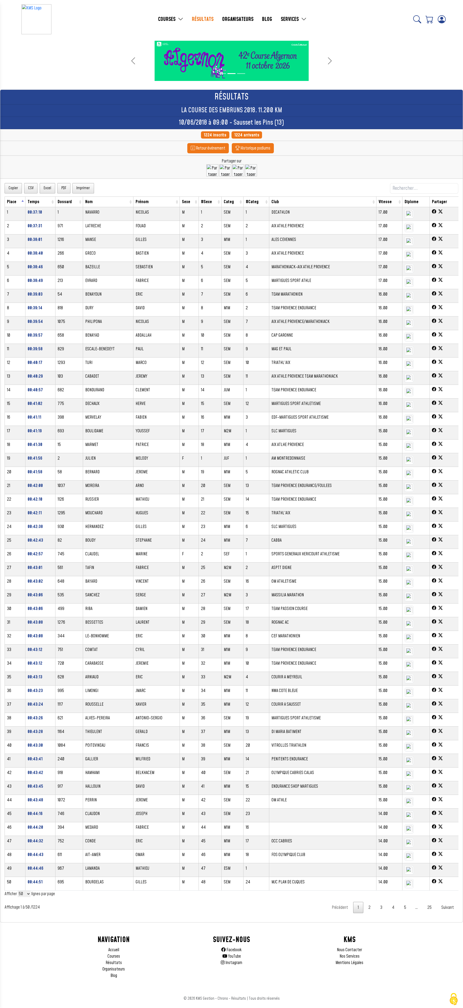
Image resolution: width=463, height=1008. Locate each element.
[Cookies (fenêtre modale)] (453, 999)
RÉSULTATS (203, 19)
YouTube (234, 956)
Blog (113, 976)
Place (11, 202)
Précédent (340, 907)
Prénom (142, 202)
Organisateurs (113, 969)
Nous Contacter (349, 950)
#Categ (252, 202)
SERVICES (290, 19)
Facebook (234, 950)
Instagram (233, 963)
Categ (229, 202)
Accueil (113, 950)
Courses (113, 956)
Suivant (447, 907)
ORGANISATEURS (237, 19)
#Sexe (206, 202)
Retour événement (210, 148)
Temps (33, 202)
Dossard (65, 202)
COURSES (167, 19)
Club (275, 202)
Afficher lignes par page (30, 894)
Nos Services (349, 956)
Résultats (114, 963)
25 (429, 907)
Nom (89, 202)
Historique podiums (255, 148)
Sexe (186, 202)
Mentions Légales (349, 963)
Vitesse (385, 202)
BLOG (267, 19)
